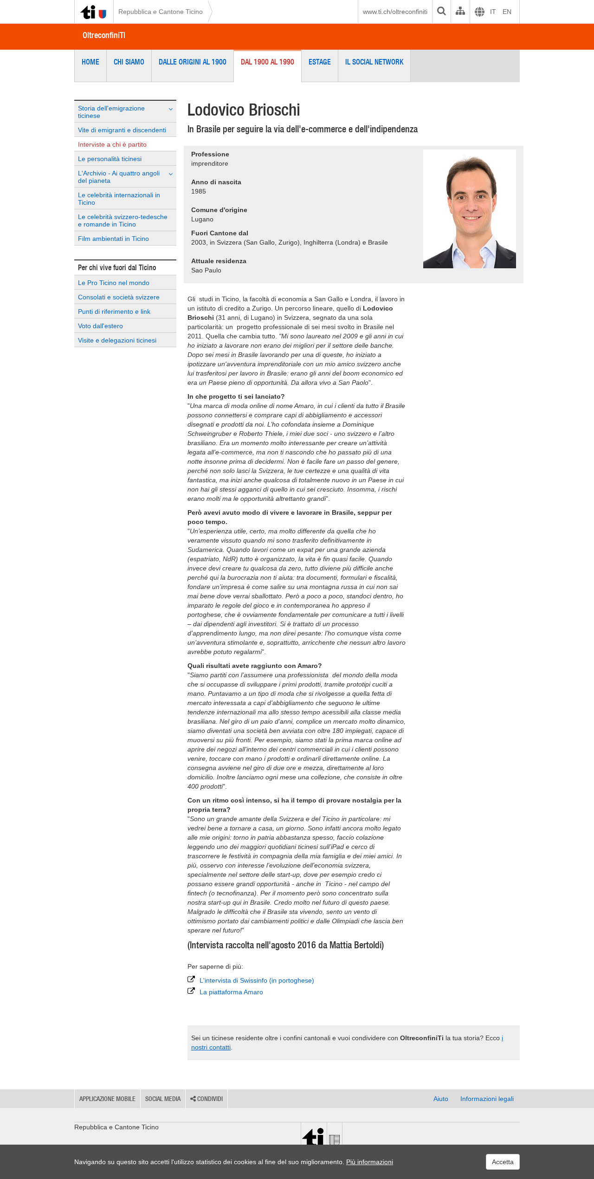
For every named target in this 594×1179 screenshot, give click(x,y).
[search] (441, 11)
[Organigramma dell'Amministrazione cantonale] (460, 11)
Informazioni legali (487, 1098)
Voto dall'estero (100, 326)
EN (507, 11)
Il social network (374, 62)
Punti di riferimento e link (114, 311)
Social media (163, 1099)
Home (90, 62)
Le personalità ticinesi (110, 158)
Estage (320, 62)
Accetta (503, 1162)
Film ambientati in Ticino (113, 238)
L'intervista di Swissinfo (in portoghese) (257, 980)
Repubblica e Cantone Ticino (160, 11)
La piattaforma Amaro (231, 992)
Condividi (209, 1099)
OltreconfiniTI (104, 35)
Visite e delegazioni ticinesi (117, 340)
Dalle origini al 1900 (192, 62)
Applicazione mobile (107, 1099)
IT (493, 11)
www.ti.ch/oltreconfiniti (395, 11)
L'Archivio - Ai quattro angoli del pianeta (119, 176)
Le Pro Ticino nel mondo (113, 282)
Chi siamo (129, 62)
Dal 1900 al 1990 (267, 62)
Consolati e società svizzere (119, 297)
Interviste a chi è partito (112, 144)
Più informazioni (369, 1162)
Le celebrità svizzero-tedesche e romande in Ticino (123, 220)
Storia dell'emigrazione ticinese (111, 111)
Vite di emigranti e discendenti (122, 130)
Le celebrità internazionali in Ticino (119, 198)
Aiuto (440, 1098)
